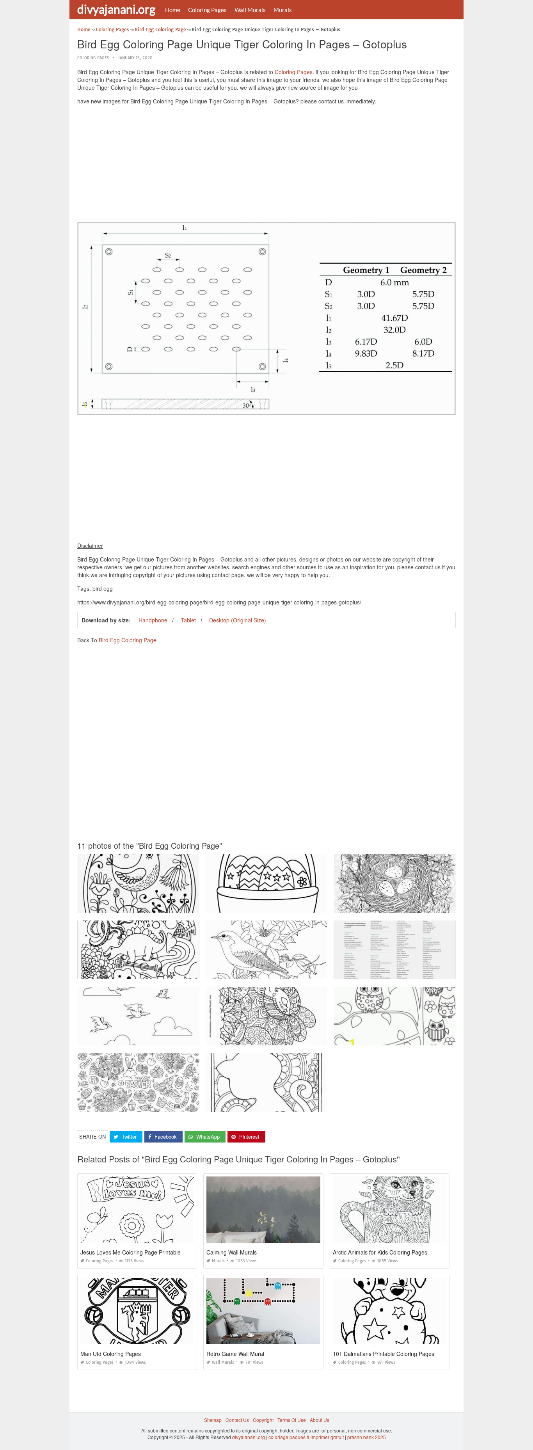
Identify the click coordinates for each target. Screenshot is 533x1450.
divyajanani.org (116, 9)
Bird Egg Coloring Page (127, 640)
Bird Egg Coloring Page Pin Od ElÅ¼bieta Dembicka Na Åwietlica (149, 905)
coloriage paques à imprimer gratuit (306, 1437)
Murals (283, 9)
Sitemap (213, 1419)
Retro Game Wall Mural (235, 1354)
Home (172, 9)
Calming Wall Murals (231, 1252)
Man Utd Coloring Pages (110, 1354)
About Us (319, 1419)
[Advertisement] (266, 165)
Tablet (188, 620)
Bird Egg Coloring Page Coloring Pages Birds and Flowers (270, 971)
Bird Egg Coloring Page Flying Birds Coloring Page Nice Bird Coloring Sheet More (166, 1038)
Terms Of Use (291, 1419)
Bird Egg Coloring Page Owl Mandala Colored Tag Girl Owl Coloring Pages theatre (423, 1038)
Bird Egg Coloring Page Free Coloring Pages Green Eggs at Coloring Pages (416, 971)
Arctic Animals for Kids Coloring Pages (380, 1252)
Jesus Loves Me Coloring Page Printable (130, 1252)
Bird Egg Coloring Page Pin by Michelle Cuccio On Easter (269, 905)
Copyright (263, 1419)
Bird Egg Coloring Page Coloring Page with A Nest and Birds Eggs (406, 905)
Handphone (153, 620)
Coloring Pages (207, 9)
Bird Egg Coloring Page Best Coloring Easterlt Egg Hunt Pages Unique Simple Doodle (170, 1104)
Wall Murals (250, 9)
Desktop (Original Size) (237, 620)
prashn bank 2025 (366, 1437)
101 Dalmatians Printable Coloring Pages (383, 1354)
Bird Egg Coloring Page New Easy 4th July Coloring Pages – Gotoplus (153, 971)
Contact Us (237, 1419)
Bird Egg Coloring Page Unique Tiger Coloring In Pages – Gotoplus (279, 1104)
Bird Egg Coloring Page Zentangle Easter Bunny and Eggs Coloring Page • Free (292, 1038)
